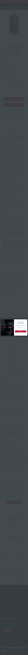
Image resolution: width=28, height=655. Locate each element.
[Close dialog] (26, 320)
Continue (20, 331)
